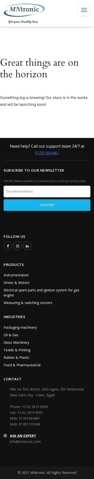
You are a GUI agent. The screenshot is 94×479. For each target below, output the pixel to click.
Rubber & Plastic (16, 357)
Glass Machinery (16, 342)
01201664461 (47, 153)
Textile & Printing (17, 350)
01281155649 (29, 424)
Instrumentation (16, 275)
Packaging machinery (20, 327)
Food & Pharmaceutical (22, 365)
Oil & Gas (11, 335)
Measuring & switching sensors (28, 302)
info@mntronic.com (25, 441)
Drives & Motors (17, 282)
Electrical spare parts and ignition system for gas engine (41, 292)
